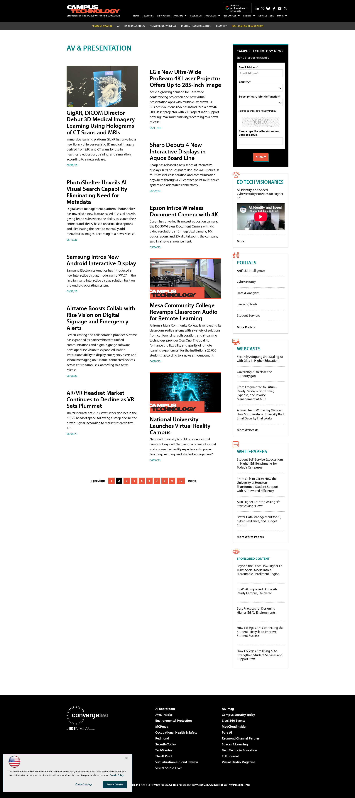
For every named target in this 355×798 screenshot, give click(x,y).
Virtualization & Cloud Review (176, 762)
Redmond (162, 738)
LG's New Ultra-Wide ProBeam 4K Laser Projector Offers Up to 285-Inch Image (185, 78)
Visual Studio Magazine (238, 762)
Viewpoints (164, 15)
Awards (178, 15)
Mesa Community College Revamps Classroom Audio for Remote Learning (183, 311)
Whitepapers (252, 451)
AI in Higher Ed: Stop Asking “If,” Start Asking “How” (258, 504)
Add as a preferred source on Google (239, 8)
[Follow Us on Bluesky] (268, 9)
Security (221, 25)
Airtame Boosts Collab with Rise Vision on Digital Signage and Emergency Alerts (101, 317)
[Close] (126, 758)
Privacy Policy (268, 110)
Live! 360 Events (233, 720)
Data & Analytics (248, 293)
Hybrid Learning (134, 25)
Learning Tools (247, 304)
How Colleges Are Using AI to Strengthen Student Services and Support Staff (260, 655)
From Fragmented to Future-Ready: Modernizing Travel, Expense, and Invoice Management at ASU (257, 393)
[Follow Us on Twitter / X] (262, 8)
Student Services (248, 315)
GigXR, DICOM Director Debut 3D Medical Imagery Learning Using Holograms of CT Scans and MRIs (101, 122)
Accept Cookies (115, 784)
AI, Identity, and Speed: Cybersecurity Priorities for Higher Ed (260, 194)
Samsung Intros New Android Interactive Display (101, 260)
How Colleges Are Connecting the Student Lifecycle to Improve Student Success (260, 632)
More (280, 15)
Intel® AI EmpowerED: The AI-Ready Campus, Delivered (257, 591)
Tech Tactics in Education (239, 750)
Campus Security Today (238, 714)
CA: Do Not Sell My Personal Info (229, 785)
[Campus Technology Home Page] (93, 10)
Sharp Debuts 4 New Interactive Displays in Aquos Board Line (178, 151)
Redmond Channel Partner (240, 738)
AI (118, 25)
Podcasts (211, 15)
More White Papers (250, 537)
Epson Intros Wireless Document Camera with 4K (184, 211)
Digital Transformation (196, 25)
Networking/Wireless (163, 25)
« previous (98, 481)
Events (247, 15)
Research (196, 15)
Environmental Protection (173, 720)
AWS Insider (163, 714)
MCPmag (161, 726)
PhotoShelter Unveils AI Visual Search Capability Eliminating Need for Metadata (97, 191)
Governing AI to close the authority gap (254, 374)
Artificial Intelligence (251, 270)
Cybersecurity (246, 282)
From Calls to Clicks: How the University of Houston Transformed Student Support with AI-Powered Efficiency (257, 484)
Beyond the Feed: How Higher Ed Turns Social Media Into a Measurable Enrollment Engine (260, 570)
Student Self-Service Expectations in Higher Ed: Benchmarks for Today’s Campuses (260, 463)
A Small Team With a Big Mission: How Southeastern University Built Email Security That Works (260, 414)
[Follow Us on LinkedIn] (257, 8)
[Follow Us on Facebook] (274, 9)
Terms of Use (200, 785)
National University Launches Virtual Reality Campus (180, 425)
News (136, 15)
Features (148, 15)
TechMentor (163, 750)
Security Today (165, 744)
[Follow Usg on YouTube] (279, 9)
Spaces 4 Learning (235, 744)
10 (180, 481)
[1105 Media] (89, 749)
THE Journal (230, 756)
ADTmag (228, 709)
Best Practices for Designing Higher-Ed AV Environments (256, 610)
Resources (230, 15)
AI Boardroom (165, 709)
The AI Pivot (163, 756)
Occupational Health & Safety (176, 732)
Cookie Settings (83, 784)
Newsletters (266, 15)
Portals (246, 262)
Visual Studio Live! (168, 768)
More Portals (246, 327)
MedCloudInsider (234, 726)
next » (192, 481)
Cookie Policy (177, 785)
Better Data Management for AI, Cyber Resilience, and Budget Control (259, 521)
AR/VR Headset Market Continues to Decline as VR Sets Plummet (100, 399)
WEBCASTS (249, 348)
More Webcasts (247, 430)
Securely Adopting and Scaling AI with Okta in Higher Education (260, 358)
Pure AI (227, 732)
